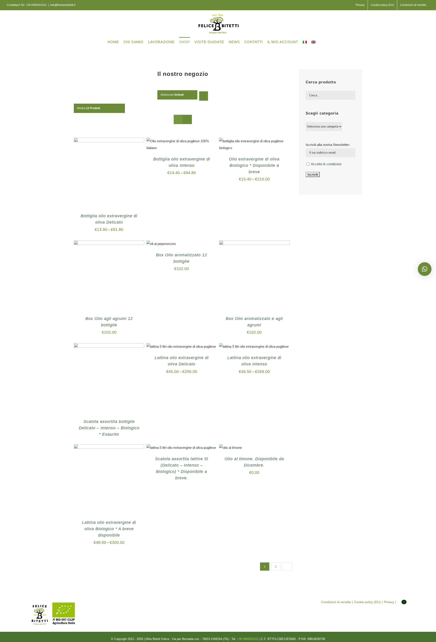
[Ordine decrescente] (203, 96)
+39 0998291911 (36, 5)
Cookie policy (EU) (367, 602)
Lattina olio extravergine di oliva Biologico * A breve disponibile (109, 528)
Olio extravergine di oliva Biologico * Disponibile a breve (254, 165)
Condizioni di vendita (336, 602)
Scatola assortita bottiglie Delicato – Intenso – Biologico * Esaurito (109, 428)
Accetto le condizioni (326, 164)
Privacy (389, 602)
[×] (424, 269)
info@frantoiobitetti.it (62, 5)
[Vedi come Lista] (187, 119)
